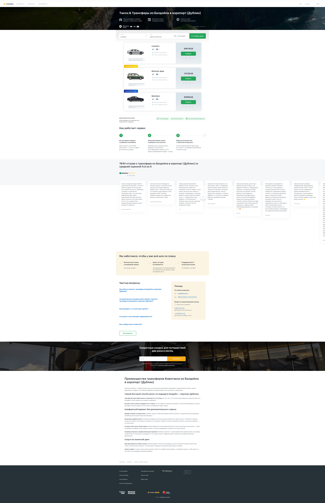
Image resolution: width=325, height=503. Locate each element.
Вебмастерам (144, 479)
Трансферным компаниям (147, 471)
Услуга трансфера (123, 475)
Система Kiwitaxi (123, 471)
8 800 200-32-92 (179, 308)
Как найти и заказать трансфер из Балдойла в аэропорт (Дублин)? (140, 290)
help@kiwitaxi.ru (183, 293)
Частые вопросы (123, 479)
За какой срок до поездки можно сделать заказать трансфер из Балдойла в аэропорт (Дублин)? (138, 300)
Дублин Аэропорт (143, 462)
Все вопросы (128, 333)
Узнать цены (198, 36)
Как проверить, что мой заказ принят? (133, 309)
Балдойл (136, 462)
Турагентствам (144, 475)
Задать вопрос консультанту (187, 297)
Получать (176, 359)
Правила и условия (165, 497)
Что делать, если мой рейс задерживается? (135, 316)
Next (203, 197)
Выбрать (188, 54)
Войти (317, 4)
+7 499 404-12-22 (180, 313)
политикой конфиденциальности (166, 365)
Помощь (307, 4)
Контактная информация (125, 483)
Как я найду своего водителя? (130, 324)
